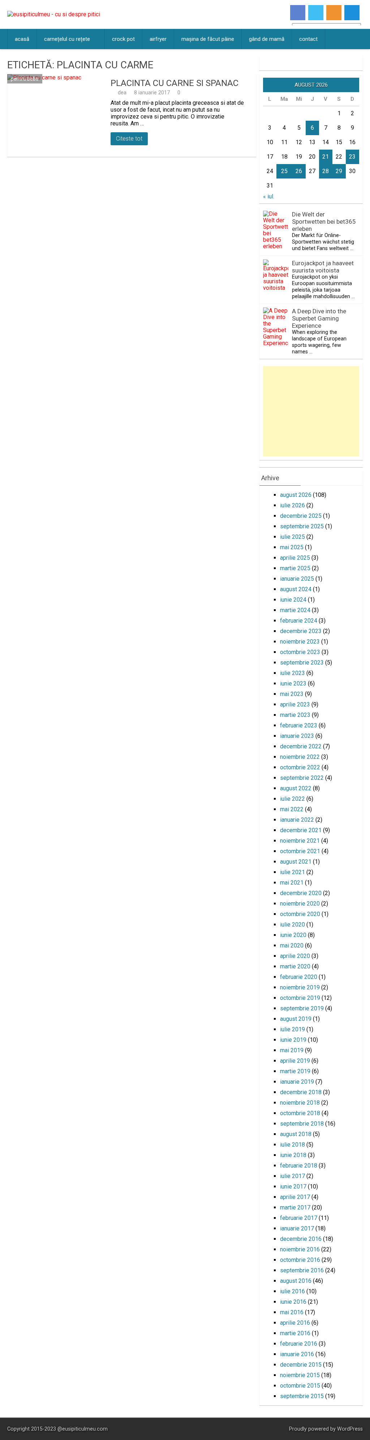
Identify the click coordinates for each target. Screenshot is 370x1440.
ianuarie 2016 (297, 1354)
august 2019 (295, 1018)
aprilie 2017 (295, 1197)
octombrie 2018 (300, 1113)
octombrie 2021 (300, 851)
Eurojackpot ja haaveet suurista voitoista (323, 266)
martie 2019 (295, 1071)
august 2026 (295, 494)
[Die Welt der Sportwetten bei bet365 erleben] (275, 246)
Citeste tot (129, 138)
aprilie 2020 (295, 956)
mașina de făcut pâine (207, 39)
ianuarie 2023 (297, 735)
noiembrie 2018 (300, 1102)
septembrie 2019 (302, 1008)
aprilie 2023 (295, 704)
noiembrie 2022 (300, 756)
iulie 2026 (292, 505)
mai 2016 (292, 1312)
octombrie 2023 (300, 652)
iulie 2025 (292, 536)
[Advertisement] (311, 411)
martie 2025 (295, 568)
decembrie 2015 (301, 1364)
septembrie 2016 (302, 1270)
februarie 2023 (298, 725)
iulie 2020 (292, 924)
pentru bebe (25, 79)
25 (284, 171)
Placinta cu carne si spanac (174, 83)
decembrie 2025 (301, 515)
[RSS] (333, 12)
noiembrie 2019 (300, 987)
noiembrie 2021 (300, 840)
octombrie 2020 (300, 914)
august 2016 (295, 1280)
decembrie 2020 (301, 893)
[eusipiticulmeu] (53, 14)
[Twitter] (315, 12)
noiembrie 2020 (300, 903)
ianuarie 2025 (297, 578)
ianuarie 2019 (297, 1081)
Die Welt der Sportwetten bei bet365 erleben (324, 221)
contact (308, 39)
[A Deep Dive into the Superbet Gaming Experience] (275, 343)
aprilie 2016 (295, 1322)
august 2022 (295, 788)
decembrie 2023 (301, 631)
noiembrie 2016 (300, 1249)
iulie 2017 (292, 1176)
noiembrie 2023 (300, 641)
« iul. (268, 196)
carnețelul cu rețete (67, 39)
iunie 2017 (293, 1186)
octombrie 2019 (300, 997)
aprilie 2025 (295, 557)
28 (325, 171)
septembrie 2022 (302, 777)
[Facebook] (297, 12)
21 (325, 156)
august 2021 (295, 861)
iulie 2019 (292, 1029)
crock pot (123, 39)
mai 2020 (292, 945)
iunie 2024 (293, 599)
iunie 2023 (293, 683)
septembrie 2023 (302, 662)
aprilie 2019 (295, 1060)
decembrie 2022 (301, 746)
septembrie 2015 (302, 1396)
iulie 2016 (292, 1291)
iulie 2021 (292, 872)
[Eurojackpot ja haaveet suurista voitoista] (275, 287)
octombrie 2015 (300, 1385)
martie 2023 (295, 715)
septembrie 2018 (302, 1123)
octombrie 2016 (300, 1259)
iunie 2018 (293, 1155)
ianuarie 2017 (297, 1228)
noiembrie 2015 (300, 1375)
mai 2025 (292, 547)
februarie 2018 (298, 1165)
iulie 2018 (292, 1144)
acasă (22, 39)
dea (122, 92)
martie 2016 (295, 1333)
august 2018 (295, 1134)
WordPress (350, 1429)
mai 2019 (292, 1050)
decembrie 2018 (301, 1092)
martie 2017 (295, 1207)
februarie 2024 (298, 620)
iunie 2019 (293, 1039)
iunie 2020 (293, 935)
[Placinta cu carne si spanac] (57, 115)
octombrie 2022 (300, 767)
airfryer (158, 39)
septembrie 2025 (302, 526)
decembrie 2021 (301, 830)
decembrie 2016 (301, 1238)
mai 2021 (292, 882)
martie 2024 (295, 610)
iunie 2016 (293, 1301)
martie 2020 (295, 966)
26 (299, 171)
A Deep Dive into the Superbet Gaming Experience (319, 318)
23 (352, 156)
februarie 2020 (298, 976)
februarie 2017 (298, 1218)
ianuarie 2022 (297, 819)
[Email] (352, 12)
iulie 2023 (292, 673)
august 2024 (295, 589)
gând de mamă (266, 39)
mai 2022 (292, 809)
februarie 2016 (298, 1343)
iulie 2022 (292, 798)
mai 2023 (292, 694)
